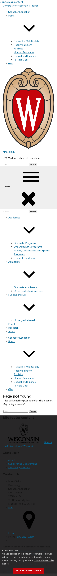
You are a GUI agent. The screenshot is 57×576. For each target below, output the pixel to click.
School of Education (19, 11)
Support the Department (22, 463)
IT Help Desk (21, 59)
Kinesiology (9, 151)
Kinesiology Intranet (19, 467)
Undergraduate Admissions (28, 291)
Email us (12, 533)
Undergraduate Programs (28, 246)
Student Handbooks (25, 258)
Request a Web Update (27, 41)
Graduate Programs (25, 243)
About (11, 331)
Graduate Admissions (25, 287)
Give (10, 63)
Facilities (18, 48)
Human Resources (24, 52)
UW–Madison (20, 5)
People (12, 324)
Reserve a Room (23, 44)
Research (13, 327)
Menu (7, 187)
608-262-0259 (25, 536)
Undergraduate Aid (24, 320)
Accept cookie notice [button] (29, 570)
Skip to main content (11, 1)
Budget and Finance (25, 56)
